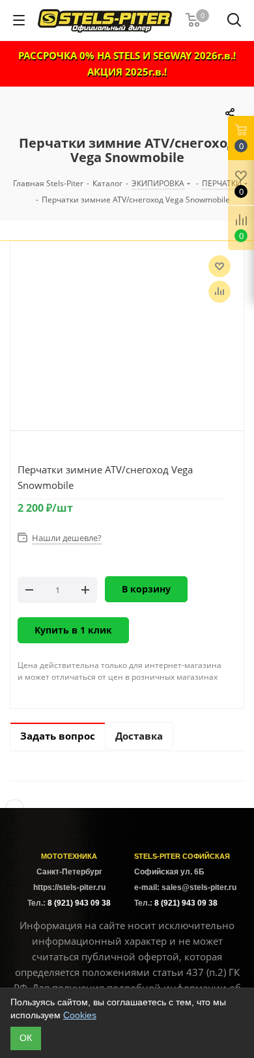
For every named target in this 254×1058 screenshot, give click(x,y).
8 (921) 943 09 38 (79, 903)
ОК (26, 1038)
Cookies (79, 1015)
